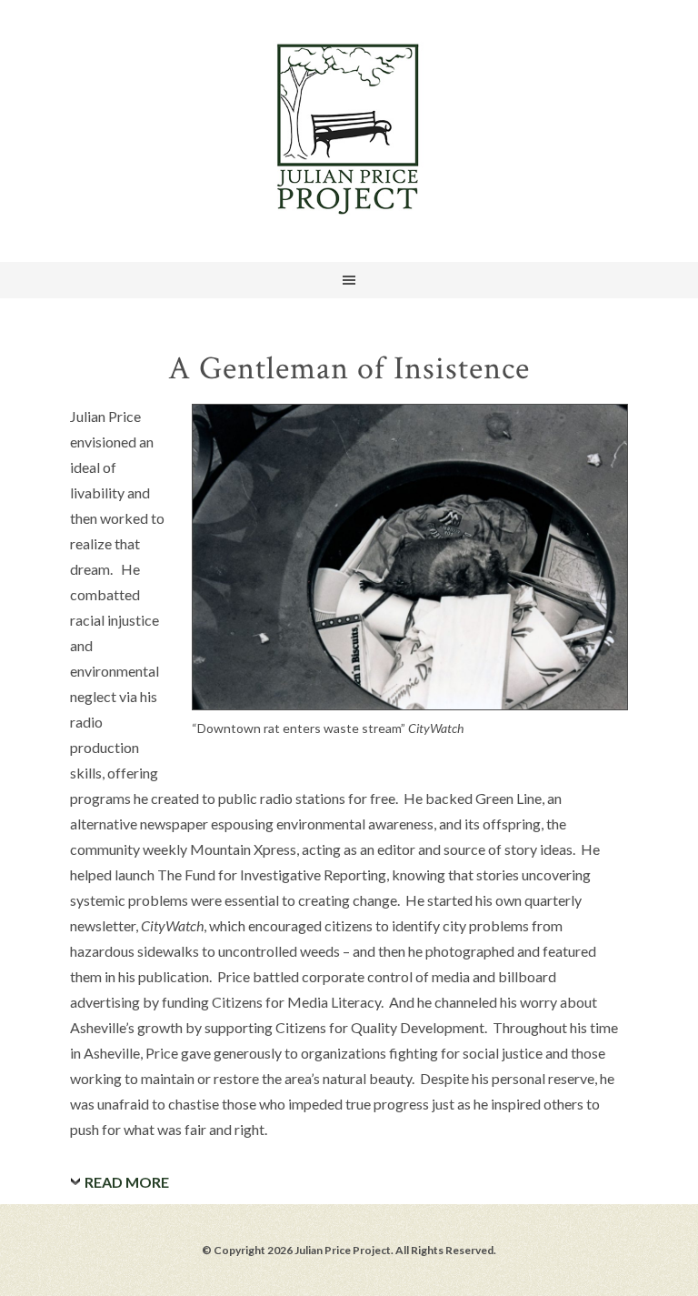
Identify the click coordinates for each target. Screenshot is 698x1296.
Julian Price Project (349, 127)
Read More (127, 1182)
